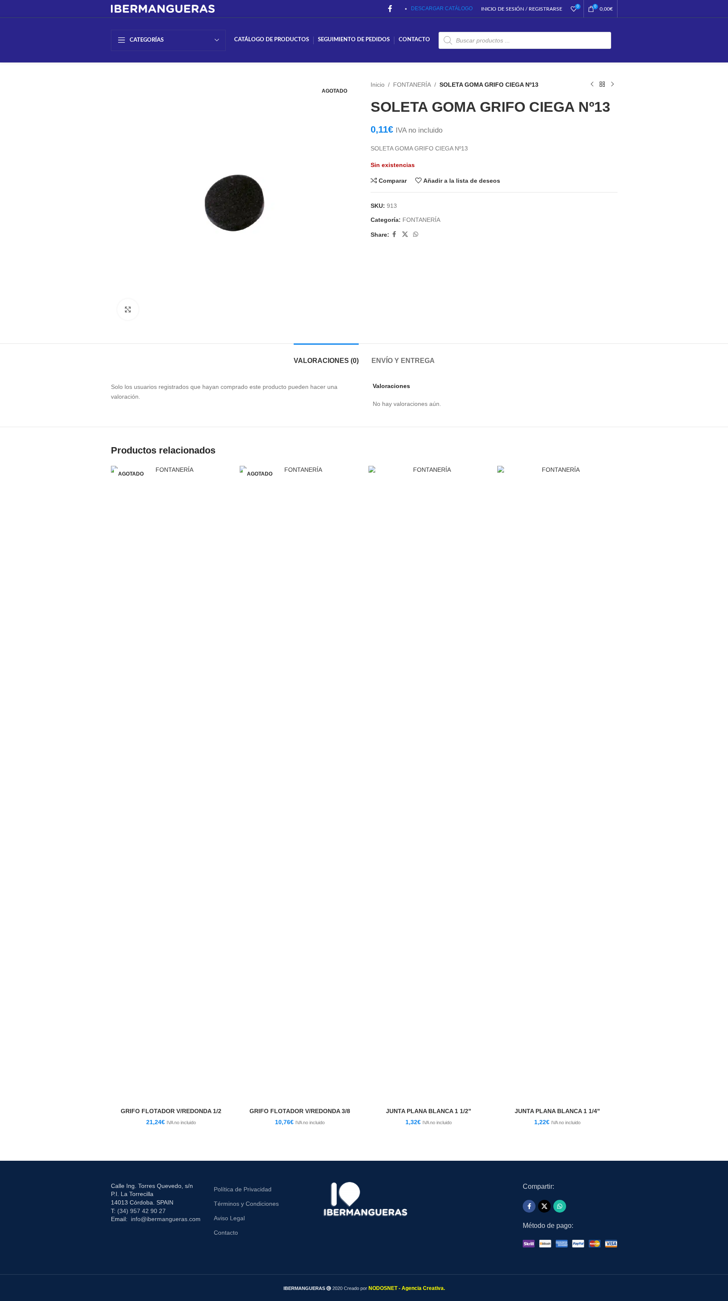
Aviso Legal (229, 1218)
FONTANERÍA (412, 84)
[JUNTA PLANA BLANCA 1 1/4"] (557, 784)
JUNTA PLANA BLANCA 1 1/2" (428, 1111)
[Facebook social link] (390, 8)
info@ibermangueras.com (166, 1219)
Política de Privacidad (243, 1189)
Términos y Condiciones (246, 1203)
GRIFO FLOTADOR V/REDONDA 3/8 (299, 1111)
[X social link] (405, 234)
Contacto (226, 1232)
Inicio (378, 84)
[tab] (326, 356)
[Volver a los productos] (602, 84)
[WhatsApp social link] (416, 234)
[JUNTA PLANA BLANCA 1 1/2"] (428, 784)
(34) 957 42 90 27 (141, 1210)
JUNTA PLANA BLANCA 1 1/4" (557, 1111)
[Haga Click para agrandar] (128, 309)
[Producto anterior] (592, 84)
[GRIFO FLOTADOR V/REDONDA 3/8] (300, 784)
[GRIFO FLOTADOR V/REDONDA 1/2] (171, 784)
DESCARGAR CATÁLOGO (442, 8)
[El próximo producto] (612, 84)
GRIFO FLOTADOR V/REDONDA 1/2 (171, 1111)
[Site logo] (163, 8)
